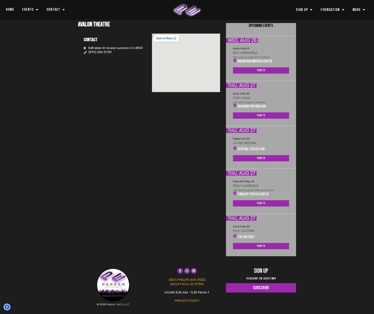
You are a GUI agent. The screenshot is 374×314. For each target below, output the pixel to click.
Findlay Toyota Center (253, 194)
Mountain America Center (255, 61)
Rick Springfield (245, 53)
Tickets (261, 70)
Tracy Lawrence (246, 185)
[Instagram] (187, 271)
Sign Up (302, 9)
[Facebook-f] (180, 271)
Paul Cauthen (243, 231)
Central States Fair (251, 149)
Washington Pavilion (252, 106)
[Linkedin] (194, 271)
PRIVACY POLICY (187, 300)
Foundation (330, 9)
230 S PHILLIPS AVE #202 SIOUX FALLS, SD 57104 (187, 282)
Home (10, 9)
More (357, 9)
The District (246, 237)
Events (28, 9)
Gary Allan (241, 98)
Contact (53, 9)
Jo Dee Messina (244, 143)
